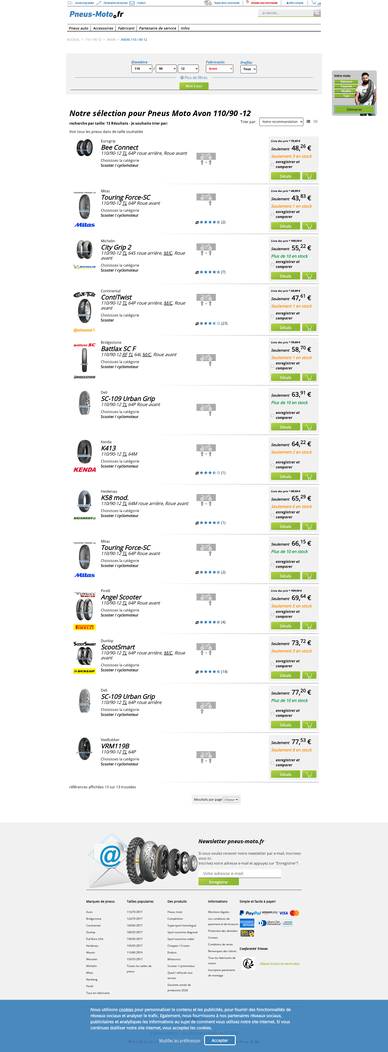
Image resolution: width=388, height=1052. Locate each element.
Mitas (89, 973)
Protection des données (223, 931)
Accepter (220, 1040)
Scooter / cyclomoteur (181, 966)
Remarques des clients (222, 951)
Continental (93, 925)
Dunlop (90, 932)
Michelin (91, 966)
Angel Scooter (121, 596)
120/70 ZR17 (135, 919)
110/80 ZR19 (135, 952)
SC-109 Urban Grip (128, 398)
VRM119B (115, 745)
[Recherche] (317, 13)
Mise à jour (194, 86)
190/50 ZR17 (135, 939)
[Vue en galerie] (315, 121)
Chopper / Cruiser (179, 946)
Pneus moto (175, 912)
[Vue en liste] (308, 121)
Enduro (172, 952)
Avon (89, 912)
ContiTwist (116, 296)
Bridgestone (93, 919)
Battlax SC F (118, 348)
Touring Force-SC (125, 197)
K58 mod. (114, 497)
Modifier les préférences (179, 1040)
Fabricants (215, 62)
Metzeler (91, 959)
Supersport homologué (182, 925)
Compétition (175, 919)
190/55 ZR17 (135, 946)
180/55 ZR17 (135, 932)
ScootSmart (117, 646)
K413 (108, 447)
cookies (126, 1009)
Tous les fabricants (98, 993)
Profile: (246, 62)
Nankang (91, 979)
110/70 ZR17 (135, 912)
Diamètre (139, 62)
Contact (213, 938)
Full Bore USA (94, 939)
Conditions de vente (220, 944)
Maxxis (90, 952)
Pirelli (89, 986)
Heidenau (92, 946)
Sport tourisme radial (181, 939)
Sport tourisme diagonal (183, 932)
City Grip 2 (116, 247)
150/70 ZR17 (135, 959)
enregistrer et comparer (288, 164)
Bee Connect (119, 147)
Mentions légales (218, 912)
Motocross (174, 959)
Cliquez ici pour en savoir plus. (280, 964)
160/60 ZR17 (135, 925)
